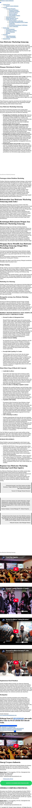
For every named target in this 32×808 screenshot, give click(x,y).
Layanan (5, 7)
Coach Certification (13, 26)
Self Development (10, 29)
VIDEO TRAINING (11, 37)
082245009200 (18, 718)
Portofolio (5, 34)
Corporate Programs (10, 8)
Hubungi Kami (6, 38)
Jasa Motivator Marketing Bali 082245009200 (11, 729)
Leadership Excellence (14, 11)
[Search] (15, 731)
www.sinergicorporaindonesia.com (8, 715)
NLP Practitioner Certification (16, 21)
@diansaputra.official (8, 778)
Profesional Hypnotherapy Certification (18, 25)
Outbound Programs (10, 17)
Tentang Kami (6, 4)
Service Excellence (13, 12)
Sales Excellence (13, 14)
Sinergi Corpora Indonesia (12, 6)
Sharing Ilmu (6, 27)
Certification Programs (11, 19)
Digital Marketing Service (12, 18)
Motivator (13, 727)
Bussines (8, 33)
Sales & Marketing (10, 32)
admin (3, 727)
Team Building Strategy (14, 15)
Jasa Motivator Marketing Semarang (8, 725)
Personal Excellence (13, 10)
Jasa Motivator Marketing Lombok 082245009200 (12, 728)
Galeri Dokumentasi (10, 36)
